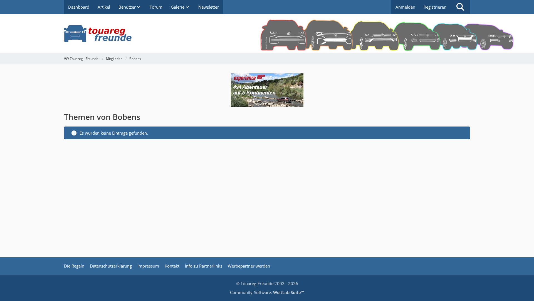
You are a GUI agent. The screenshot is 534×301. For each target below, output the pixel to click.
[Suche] (460, 7)
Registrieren (435, 7)
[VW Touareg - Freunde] (267, 33)
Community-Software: (267, 292)
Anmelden (405, 7)
